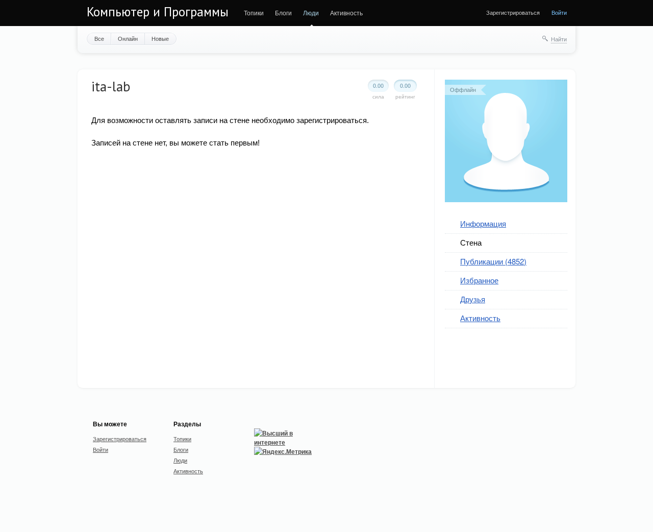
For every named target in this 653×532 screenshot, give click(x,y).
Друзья (472, 299)
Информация (483, 223)
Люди (311, 12)
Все (99, 38)
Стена (471, 242)
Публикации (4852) (493, 261)
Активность (346, 12)
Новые (160, 38)
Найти (559, 39)
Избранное (479, 280)
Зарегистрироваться (513, 12)
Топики (254, 12)
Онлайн (128, 38)
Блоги (283, 12)
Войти (559, 12)
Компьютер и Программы (158, 12)
